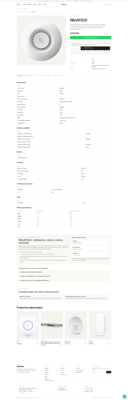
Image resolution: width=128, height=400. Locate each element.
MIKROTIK (30, 4)
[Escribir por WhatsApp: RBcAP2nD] (124, 396)
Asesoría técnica (79, 370)
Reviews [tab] (37, 75)
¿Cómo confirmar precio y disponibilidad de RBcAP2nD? (35, 280)
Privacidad (95, 397)
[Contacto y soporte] (107, 4)
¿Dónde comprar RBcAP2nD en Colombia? (31, 272)
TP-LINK (24, 4)
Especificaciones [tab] (29, 75)
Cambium (47, 378)
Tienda (44, 4)
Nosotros (78, 368)
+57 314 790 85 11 (61, 388)
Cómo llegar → (22, 392)
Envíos (62, 370)
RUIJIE (39, 4)
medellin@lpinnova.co (62, 389)
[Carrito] (110, 4)
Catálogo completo (49, 380)
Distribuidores (79, 372)
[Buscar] (104, 4)
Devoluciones (63, 374)
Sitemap (109, 397)
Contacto (62, 368)
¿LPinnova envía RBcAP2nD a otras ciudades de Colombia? (35, 276)
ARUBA (35, 4)
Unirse (108, 372)
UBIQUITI (18, 4)
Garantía (62, 372)
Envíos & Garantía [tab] (58, 75)
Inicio (18, 11)
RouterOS (62, 107)
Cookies (105, 397)
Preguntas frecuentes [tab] (46, 75)
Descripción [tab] (20, 75)
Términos (100, 397)
